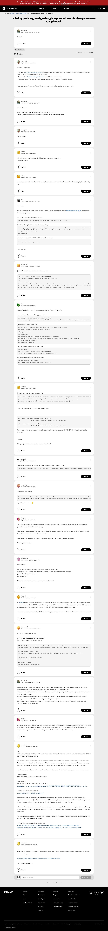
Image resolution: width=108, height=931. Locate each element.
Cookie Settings (37, 924)
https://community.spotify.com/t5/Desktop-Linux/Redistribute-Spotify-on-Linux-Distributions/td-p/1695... (48, 825)
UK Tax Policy (78, 924)
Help (41, 8)
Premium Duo (72, 899)
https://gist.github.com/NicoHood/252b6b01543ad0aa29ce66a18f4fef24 (38, 858)
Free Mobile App (58, 903)
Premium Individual (73, 895)
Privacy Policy (27, 924)
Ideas (66, 8)
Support (55, 895)
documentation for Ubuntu (74, 211)
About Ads (47, 924)
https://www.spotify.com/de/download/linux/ (30, 793)
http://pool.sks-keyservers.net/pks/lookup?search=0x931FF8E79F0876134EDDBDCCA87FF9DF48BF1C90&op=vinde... (52, 786)
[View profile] (18, 31)
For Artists (41, 895)
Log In (99, 9)
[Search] (93, 8)
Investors (41, 906)
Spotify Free (71, 910)
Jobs (24, 899)
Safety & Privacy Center (15, 924)
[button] (90, 31)
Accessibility (56, 924)
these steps (65, 4)
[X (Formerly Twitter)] (96, 893)
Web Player (56, 899)
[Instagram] (91, 893)
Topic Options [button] (19, 50)
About (25, 895)
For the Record (27, 903)
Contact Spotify (57, 906)
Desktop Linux (23, 13)
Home (12, 13)
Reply (86, 43)
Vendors (40, 910)
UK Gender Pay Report (9, 927)
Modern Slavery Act (67, 924)
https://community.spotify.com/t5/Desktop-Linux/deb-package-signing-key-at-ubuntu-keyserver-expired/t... (49, 828)
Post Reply (85, 877)
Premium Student (73, 906)
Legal (5, 924)
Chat (53, 8)
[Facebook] (102, 893)
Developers (41, 899)
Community (11, 8)
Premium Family (72, 903)
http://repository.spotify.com (33, 72)
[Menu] (104, 8)
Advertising (41, 903)
